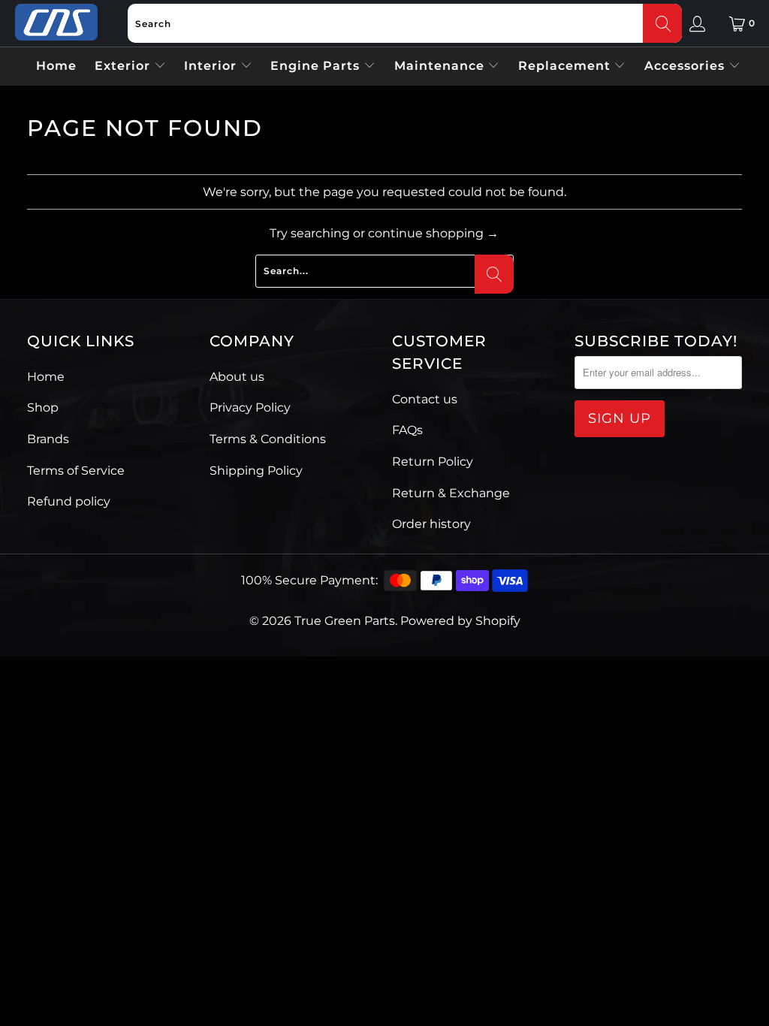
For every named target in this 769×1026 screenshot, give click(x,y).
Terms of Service (76, 470)
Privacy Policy (250, 407)
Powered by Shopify (460, 621)
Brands (48, 439)
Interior (212, 66)
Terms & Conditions (268, 439)
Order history (431, 524)
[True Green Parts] (56, 23)
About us (237, 377)
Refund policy (68, 501)
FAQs (407, 430)
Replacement (566, 66)
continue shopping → (433, 233)
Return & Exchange (451, 493)
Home (56, 66)
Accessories (686, 66)
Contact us (424, 399)
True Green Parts (344, 621)
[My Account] (697, 23)
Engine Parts (316, 66)
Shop (43, 407)
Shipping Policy (256, 470)
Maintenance (441, 66)
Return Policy (432, 461)
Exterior (124, 66)
